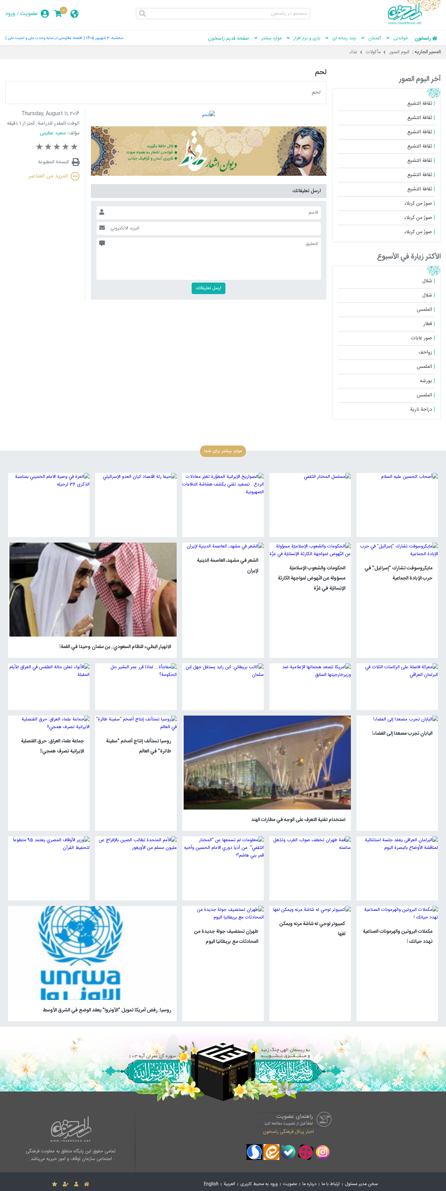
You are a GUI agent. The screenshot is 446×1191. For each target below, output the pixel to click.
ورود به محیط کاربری (259, 1184)
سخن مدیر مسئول (361, 1184)
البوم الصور (399, 52)
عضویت (29, 13)
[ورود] (76, 1184)
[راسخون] (414, 23)
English (211, 1184)
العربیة (229, 1184)
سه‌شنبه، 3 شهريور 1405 (104, 38)
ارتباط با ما (331, 1184)
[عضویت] (65, 1184)
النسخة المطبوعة (53, 162)
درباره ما (309, 1184)
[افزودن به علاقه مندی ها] (54, 1184)
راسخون (423, 38)
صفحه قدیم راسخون (228, 38)
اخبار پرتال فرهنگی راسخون (288, 1132)
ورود (10, 13)
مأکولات (373, 52)
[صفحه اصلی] (86, 1184)
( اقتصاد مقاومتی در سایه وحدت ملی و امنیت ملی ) (45, 38)
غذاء (353, 52)
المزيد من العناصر (48, 176)
